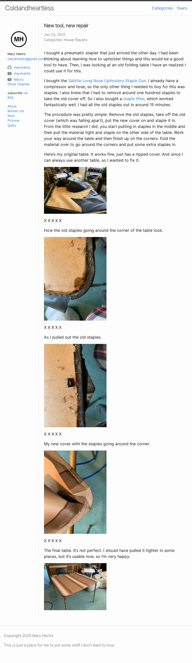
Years (181, 8)
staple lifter (133, 98)
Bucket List (16, 111)
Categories (162, 8)
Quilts (12, 125)
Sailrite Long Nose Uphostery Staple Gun (107, 80)
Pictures (14, 120)
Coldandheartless (29, 8)
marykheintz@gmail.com (26, 59)
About (12, 106)
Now (11, 116)
